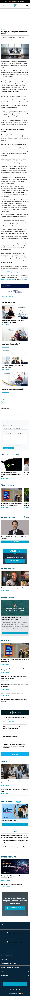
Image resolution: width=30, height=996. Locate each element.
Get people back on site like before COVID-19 (16, 842)
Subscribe (14, 1)
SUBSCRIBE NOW (14, 561)
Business (3, 29)
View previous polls (14, 851)
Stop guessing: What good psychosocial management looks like (12, 877)
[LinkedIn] (16, 989)
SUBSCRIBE (15, 984)
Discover (4, 402)
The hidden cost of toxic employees (11, 884)
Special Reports (10, 801)
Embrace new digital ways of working (14, 847)
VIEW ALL (15, 754)
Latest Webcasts (8, 857)
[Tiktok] (20, 989)
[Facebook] (10, 989)
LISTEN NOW (16, 542)
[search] (27, 925)
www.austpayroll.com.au (8, 279)
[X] (13, 989)
